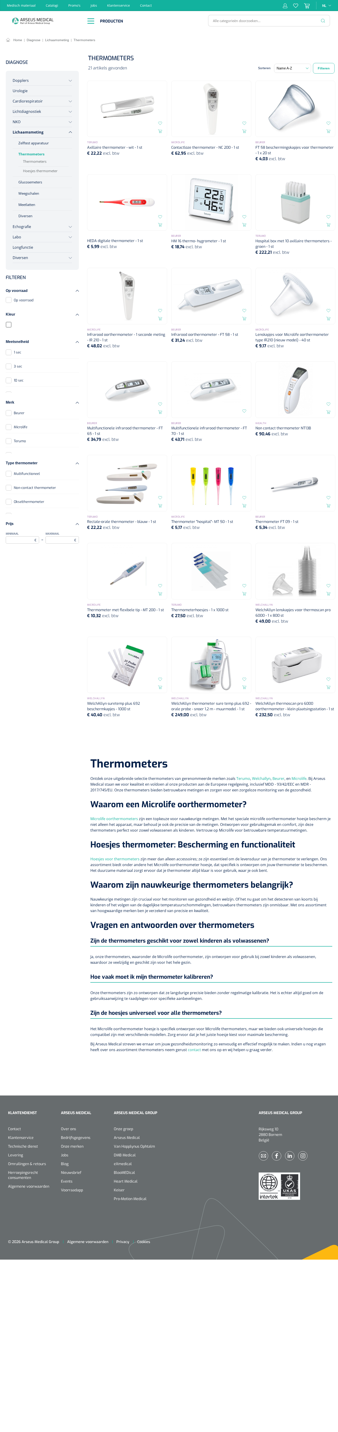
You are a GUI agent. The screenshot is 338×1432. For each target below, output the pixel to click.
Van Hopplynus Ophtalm (134, 1146)
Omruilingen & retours (27, 1163)
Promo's (74, 5)
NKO (16, 121)
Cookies (143, 1241)
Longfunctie (23, 247)
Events (66, 1181)
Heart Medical (125, 1181)
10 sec (18, 380)
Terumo (20, 441)
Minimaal (21, 537)
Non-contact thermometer (35, 487)
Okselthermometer (29, 501)
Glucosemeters (30, 182)
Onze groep (123, 1129)
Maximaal (61, 537)
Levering (15, 1155)
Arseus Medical (127, 1137)
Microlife (20, 427)
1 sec (17, 352)
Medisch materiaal (21, 5)
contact (194, 1049)
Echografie (22, 226)
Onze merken (72, 1146)
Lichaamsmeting (28, 132)
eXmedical (123, 1163)
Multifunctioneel (27, 473)
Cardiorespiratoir (28, 101)
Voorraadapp (72, 1190)
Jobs (94, 5)
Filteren (324, 68)
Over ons (68, 1129)
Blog (65, 1163)
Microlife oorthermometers (114, 818)
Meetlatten (26, 204)
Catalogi (52, 5)
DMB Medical (125, 1155)
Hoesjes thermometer (40, 170)
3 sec (18, 366)
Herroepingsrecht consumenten (23, 1175)
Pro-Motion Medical (130, 1198)
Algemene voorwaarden (28, 1186)
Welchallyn (261, 778)
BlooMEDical (124, 1172)
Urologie (20, 90)
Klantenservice (118, 5)
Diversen (25, 216)
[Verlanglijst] (292, 5)
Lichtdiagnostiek (27, 111)
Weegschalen (28, 193)
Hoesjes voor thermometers (115, 858)
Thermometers (31, 154)
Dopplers (21, 80)
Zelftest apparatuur (33, 143)
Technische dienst (23, 1146)
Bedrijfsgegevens (75, 1137)
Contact (146, 5)
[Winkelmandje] (304, 5)
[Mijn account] (285, 5)
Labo (17, 237)
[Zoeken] (323, 20)
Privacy (122, 1241)
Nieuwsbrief (71, 1172)
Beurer (19, 413)
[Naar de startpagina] (45, 21)
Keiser (119, 1190)
